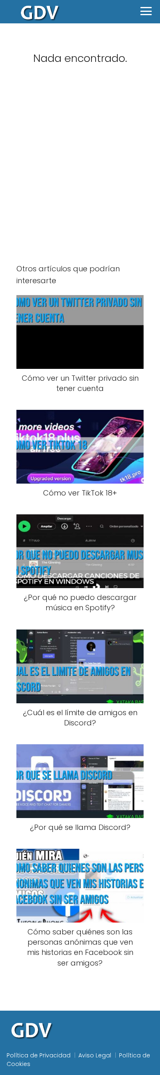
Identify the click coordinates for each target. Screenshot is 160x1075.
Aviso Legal (94, 1055)
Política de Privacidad (39, 1055)
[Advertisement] (80, 170)
